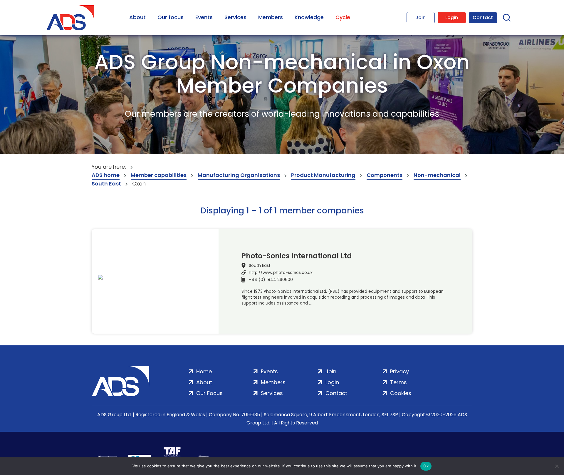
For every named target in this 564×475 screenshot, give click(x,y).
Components (384, 175)
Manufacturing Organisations (239, 175)
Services (235, 17)
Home (204, 371)
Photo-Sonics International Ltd (296, 256)
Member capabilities (159, 175)
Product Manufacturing (323, 175)
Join (420, 17)
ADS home (106, 175)
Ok (426, 466)
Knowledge (309, 17)
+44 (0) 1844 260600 (271, 279)
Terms (398, 382)
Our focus (170, 17)
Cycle (342, 17)
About (137, 17)
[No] (557, 466)
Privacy (399, 371)
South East (106, 183)
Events (204, 17)
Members (270, 17)
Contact (483, 17)
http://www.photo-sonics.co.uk (281, 272)
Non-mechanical (437, 175)
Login (451, 17)
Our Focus (209, 393)
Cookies (400, 393)
